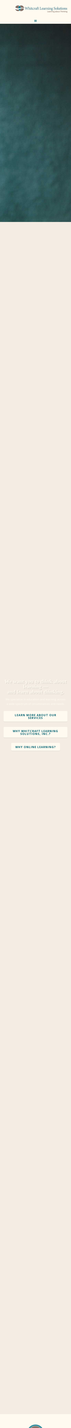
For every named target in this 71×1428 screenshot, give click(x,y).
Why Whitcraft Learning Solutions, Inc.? (35, 732)
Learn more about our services (35, 716)
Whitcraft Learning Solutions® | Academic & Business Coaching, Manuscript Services (41, 10)
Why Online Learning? (35, 747)
